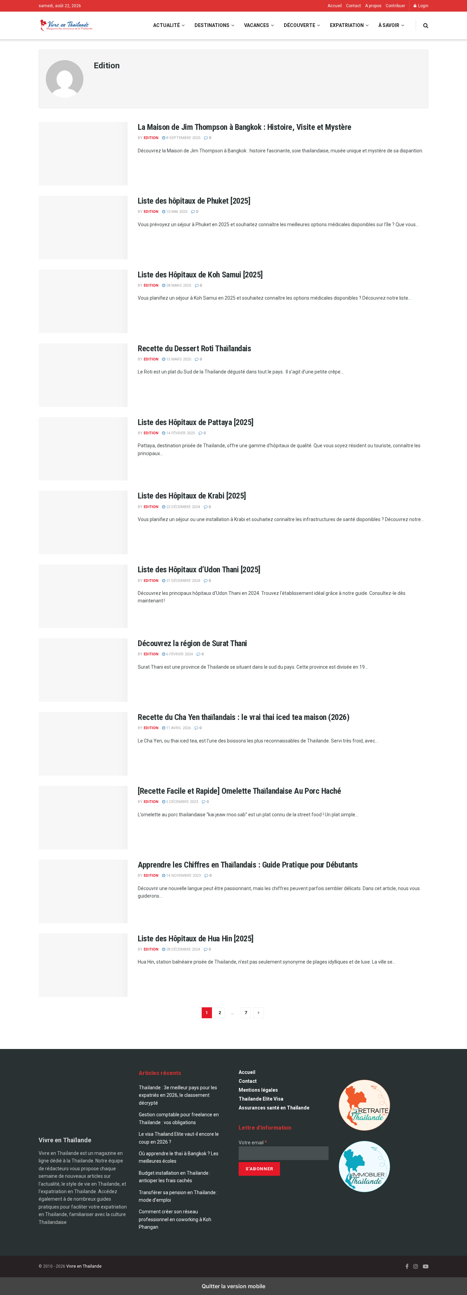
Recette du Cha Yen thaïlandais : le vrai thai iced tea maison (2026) (243, 717)
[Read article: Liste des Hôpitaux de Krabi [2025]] (83, 522)
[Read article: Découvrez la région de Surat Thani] (83, 670)
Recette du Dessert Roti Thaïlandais (194, 348)
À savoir (388, 25)
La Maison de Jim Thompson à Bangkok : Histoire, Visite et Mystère (244, 127)
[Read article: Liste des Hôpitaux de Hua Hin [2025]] (83, 965)
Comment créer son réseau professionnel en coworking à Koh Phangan (175, 1219)
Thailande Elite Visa (261, 1099)
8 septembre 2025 (182, 138)
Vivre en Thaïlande (84, 1266)
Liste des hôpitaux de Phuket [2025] (194, 201)
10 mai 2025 (176, 211)
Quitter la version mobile (233, 1286)
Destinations (212, 25)
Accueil (335, 5)
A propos (373, 5)
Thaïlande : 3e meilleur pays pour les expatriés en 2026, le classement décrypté (178, 1095)
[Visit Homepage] (66, 25)
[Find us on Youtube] (425, 1266)
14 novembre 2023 (183, 875)
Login (422, 5)
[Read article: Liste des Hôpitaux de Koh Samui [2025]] (83, 301)
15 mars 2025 (178, 359)
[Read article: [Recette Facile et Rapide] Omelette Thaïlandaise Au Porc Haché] (83, 817)
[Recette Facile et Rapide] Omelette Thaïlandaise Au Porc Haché (239, 791)
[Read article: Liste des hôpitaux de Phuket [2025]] (83, 227)
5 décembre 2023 (181, 802)
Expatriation (347, 25)
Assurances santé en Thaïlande (274, 1107)
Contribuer (395, 5)
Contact (353, 5)
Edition (151, 138)
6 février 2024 (179, 654)
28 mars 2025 (178, 285)
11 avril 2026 (178, 728)
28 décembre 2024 (182, 949)
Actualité (166, 25)
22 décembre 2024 (182, 507)
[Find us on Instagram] (415, 1266)
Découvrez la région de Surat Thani (192, 643)
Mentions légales (258, 1090)
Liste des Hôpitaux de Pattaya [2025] (196, 422)
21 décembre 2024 (182, 580)
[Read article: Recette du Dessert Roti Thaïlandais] (83, 375)
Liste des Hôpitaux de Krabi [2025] (192, 496)
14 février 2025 (180, 433)
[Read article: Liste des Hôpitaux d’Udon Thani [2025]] (83, 596)
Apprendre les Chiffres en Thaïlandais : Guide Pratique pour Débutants (248, 865)
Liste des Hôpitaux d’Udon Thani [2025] (199, 569)
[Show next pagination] (259, 1012)
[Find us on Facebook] (407, 1266)
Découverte (299, 25)
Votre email (253, 1142)
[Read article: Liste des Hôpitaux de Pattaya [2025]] (83, 449)
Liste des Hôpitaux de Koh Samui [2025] (200, 275)
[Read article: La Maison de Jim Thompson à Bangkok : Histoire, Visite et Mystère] (83, 154)
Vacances (256, 25)
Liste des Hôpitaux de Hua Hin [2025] (196, 938)
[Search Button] (425, 25)
